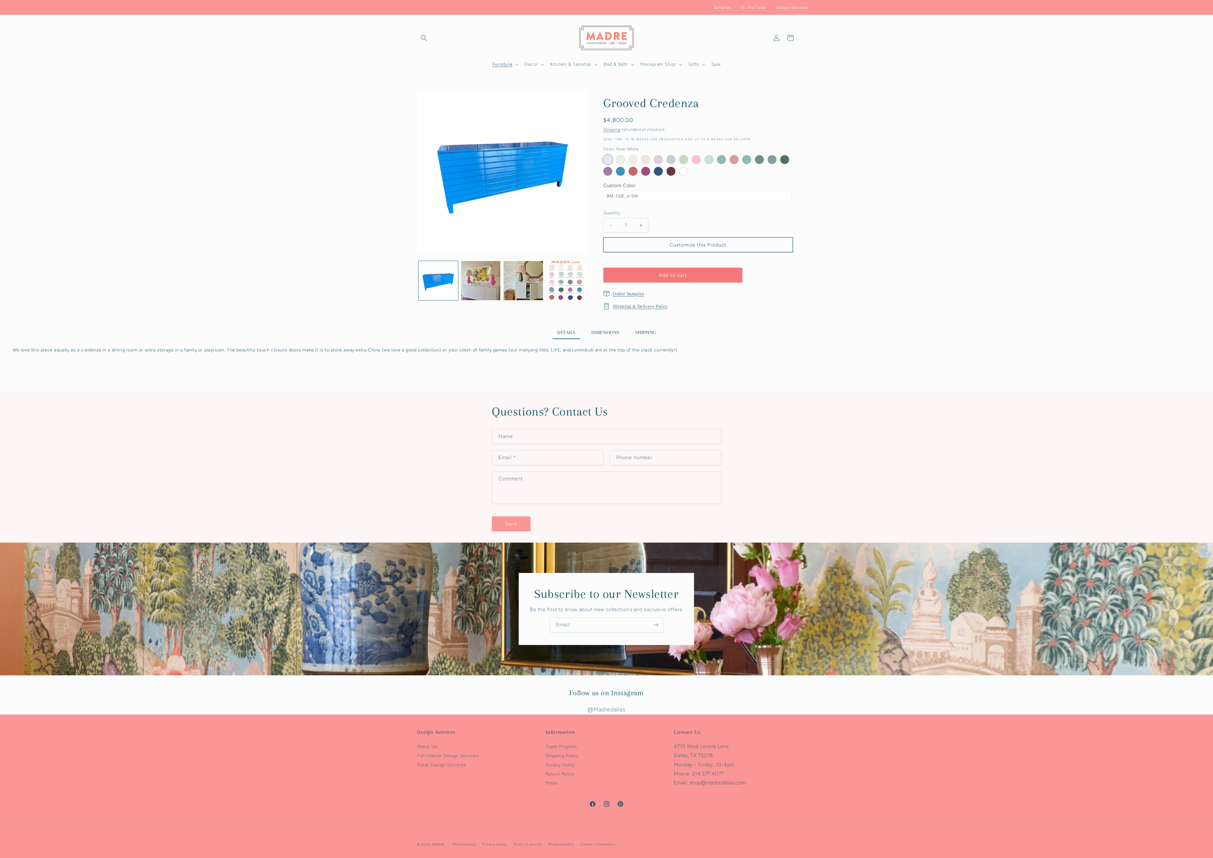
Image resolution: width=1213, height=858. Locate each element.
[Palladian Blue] (671, 159)
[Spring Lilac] (658, 159)
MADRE (438, 845)
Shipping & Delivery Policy (640, 306)
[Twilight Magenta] (645, 171)
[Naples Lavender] (607, 171)
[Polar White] (607, 159)
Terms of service (527, 844)
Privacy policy (494, 844)
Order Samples (628, 293)
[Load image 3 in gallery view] (523, 281)
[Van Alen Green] (683, 159)
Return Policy (560, 774)
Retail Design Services (441, 765)
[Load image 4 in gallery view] (566, 281)
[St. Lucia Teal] (721, 159)
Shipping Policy (562, 755)
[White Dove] (633, 159)
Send (511, 524)
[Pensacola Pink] (645, 159)
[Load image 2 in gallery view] (481, 281)
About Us (427, 746)
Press (552, 783)
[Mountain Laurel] (759, 159)
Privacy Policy (560, 765)
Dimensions (605, 332)
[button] (424, 38)
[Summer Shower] (708, 159)
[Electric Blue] (620, 171)
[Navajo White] (620, 159)
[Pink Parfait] (696, 159)
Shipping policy (561, 844)
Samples (722, 7)
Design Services (792, 7)
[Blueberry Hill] (658, 171)
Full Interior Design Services (448, 755)
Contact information (597, 844)
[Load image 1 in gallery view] (438, 281)
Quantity (611, 212)
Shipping (611, 129)
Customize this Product (698, 245)
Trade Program (561, 746)
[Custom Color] (683, 171)
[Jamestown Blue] (772, 159)
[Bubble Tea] (633, 171)
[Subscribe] (656, 625)
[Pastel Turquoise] (746, 159)
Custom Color (619, 185)
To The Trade (753, 7)
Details (566, 332)
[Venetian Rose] (734, 159)
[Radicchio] (671, 171)
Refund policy (464, 844)
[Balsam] (784, 159)
